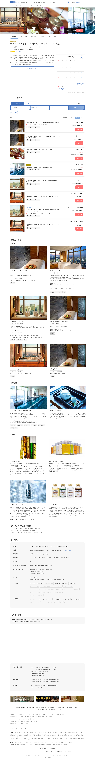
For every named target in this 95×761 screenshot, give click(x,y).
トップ (11, 5)
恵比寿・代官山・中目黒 (47, 716)
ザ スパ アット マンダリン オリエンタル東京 (25, 732)
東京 (17, 5)
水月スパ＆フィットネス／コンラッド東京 (52, 734)
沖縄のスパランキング (25, 723)
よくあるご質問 (60, 707)
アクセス (49, 36)
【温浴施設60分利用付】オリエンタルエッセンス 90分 (39, 167)
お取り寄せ (59, 751)
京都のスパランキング (14, 723)
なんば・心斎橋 (34, 721)
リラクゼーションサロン (18, 728)
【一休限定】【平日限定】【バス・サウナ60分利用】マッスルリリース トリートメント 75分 (43, 137)
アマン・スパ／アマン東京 (65, 732)
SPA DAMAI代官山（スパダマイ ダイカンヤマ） (64, 742)
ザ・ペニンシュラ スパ (39, 732)
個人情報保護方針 (52, 707)
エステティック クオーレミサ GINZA (24, 742)
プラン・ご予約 (23, 36)
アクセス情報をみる (67, 550)
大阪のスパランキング (14, 721)
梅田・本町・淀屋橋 (25, 721)
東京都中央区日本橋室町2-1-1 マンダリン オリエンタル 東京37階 (26, 47)
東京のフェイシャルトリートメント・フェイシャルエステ (43, 714)
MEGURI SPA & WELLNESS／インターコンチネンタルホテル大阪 (65, 737)
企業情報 (18, 707)
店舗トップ (14, 36)
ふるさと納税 (67, 751)
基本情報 (41, 36)
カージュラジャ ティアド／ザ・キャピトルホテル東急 (28, 737)
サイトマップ (76, 707)
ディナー (42, 751)
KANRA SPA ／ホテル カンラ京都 (44, 738)
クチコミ (56, 36)
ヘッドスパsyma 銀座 (21, 744)
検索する (76, 107)
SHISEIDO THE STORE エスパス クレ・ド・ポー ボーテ (43, 742)
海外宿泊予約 (52, 749)
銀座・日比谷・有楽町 (25, 716)
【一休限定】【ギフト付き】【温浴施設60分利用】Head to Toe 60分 (42, 122)
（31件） (20, 51)
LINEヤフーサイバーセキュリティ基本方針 (36, 707)
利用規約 (23, 707)
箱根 (33, 719)
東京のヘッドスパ (60, 714)
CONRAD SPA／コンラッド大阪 (46, 737)
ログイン (83, 2)
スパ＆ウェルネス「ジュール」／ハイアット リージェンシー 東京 (29, 735)
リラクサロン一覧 (46, 709)
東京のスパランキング (14, 716)
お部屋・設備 (33, 36)
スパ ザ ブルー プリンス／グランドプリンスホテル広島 (61, 738)
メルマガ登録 (69, 707)
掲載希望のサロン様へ (56, 709)
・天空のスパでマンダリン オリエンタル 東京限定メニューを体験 (25, 528)
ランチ (35, 751)
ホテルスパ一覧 (37, 709)
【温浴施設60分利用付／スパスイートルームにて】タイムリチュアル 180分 (42, 225)
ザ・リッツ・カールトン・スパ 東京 (51, 732)
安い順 (77, 117)
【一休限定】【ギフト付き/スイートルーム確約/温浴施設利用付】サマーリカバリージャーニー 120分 (43, 210)
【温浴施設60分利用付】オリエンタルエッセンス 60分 (39, 149)
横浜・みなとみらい (26, 719)
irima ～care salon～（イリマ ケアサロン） (61, 744)
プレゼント (26, 728)
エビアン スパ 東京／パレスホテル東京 (21, 734)
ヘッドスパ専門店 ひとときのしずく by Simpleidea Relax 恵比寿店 (39, 744)
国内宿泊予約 (24, 2)
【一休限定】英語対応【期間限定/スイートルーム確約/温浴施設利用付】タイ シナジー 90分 (43, 181)
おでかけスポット (50, 751)
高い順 (82, 117)
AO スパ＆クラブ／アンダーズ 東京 (36, 734)
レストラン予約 (31, 2)
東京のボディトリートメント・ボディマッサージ (20, 714)
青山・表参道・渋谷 (36, 716)
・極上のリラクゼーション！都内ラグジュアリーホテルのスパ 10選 (26, 532)
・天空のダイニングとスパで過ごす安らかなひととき (22, 530)
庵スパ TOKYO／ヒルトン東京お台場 (49, 735)
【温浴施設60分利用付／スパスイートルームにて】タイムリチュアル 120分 (42, 196)
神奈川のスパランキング (15, 719)
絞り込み (14, 112)
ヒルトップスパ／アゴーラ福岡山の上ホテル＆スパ (27, 739)
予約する (80, 30)
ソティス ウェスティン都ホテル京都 (29, 738)
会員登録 (78, 2)
